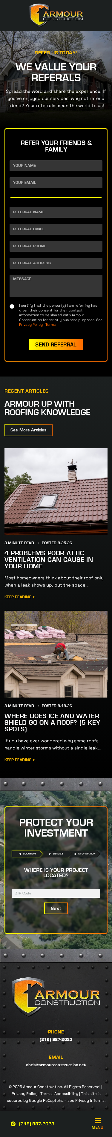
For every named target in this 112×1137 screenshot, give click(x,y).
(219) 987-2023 (36, 1123)
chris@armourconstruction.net (56, 1065)
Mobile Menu (97, 1128)
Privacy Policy (31, 324)
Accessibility (66, 1093)
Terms (50, 324)
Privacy (82, 1100)
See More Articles (28, 430)
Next (56, 908)
